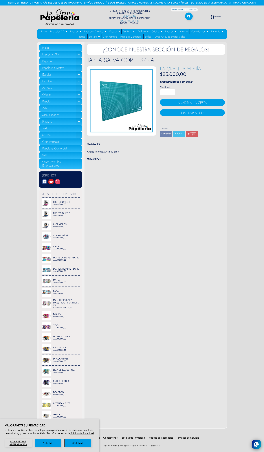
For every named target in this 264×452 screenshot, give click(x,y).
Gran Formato (110, 36)
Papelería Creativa (95, 32)
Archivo (143, 32)
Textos (82, 36)
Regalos (76, 32)
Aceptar (48, 442)
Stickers (95, 37)
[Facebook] (44, 181)
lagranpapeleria (130, 446)
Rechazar (78, 442)
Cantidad (165, 87)
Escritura (129, 32)
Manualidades (200, 32)
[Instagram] (57, 181)
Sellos (148, 36)
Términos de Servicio (187, 437)
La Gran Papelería (180, 68)
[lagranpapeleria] (59, 17)
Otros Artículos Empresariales (170, 36)
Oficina (157, 32)
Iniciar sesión (177, 10)
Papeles (171, 32)
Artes (184, 32)
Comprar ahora (192, 113)
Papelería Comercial (130, 36)
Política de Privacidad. (82, 433)
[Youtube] (51, 181)
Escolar (115, 32)
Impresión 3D (59, 32)
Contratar (192, 10)
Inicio (44, 31)
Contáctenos (110, 437)
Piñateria (217, 32)
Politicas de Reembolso (160, 437)
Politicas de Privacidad (133, 437)
